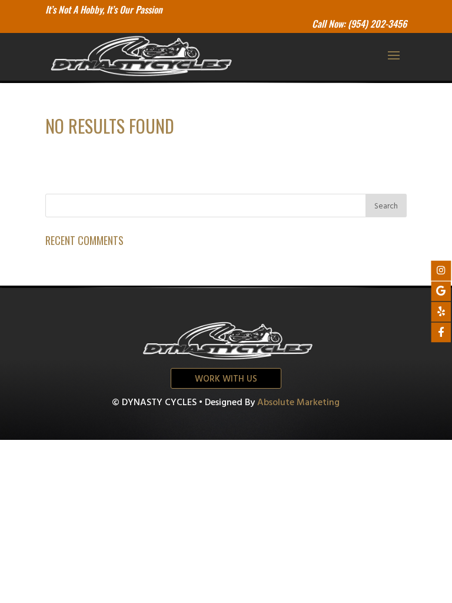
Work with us (226, 379)
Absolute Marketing (298, 402)
